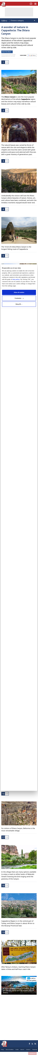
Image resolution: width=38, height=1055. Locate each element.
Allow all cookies (19, 292)
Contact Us (32, 1053)
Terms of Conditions (10, 1049)
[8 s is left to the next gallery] (19, 985)
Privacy (2, 1049)
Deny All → (19, 304)
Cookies (17, 1049)
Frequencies (34, 1049)
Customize (18, 298)
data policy (16, 279)
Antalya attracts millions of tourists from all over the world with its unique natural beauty (18, 990)
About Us (22, 1049)
